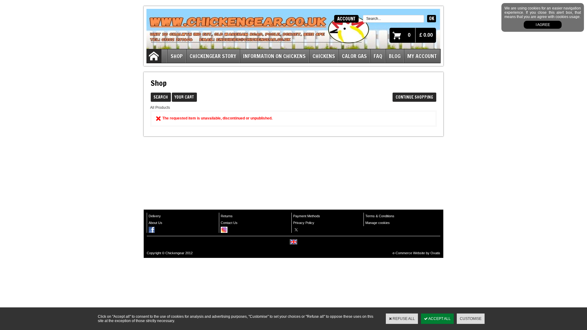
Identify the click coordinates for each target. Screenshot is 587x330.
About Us (155, 223)
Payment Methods (306, 216)
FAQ (378, 56)
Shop (177, 56)
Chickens (323, 56)
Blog (395, 56)
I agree (543, 25)
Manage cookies (377, 223)
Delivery (155, 216)
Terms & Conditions (379, 216)
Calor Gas (354, 56)
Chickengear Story (213, 56)
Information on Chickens (274, 56)
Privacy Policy (303, 223)
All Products (160, 107)
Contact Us (229, 223)
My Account (422, 56)
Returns (227, 216)
